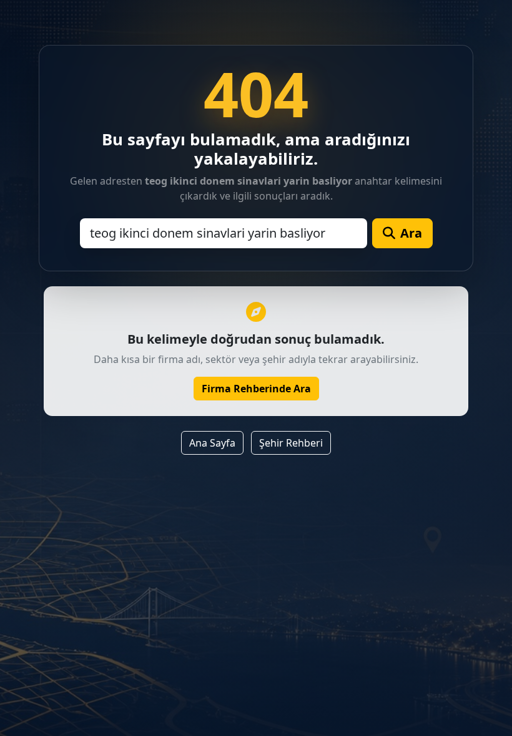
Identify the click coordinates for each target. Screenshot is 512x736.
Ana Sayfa (212, 443)
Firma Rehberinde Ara (256, 388)
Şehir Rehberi (291, 443)
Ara (411, 233)
